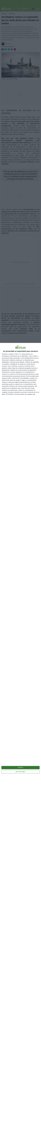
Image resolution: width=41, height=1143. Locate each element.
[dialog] (20, 743)
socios (20, 354)
